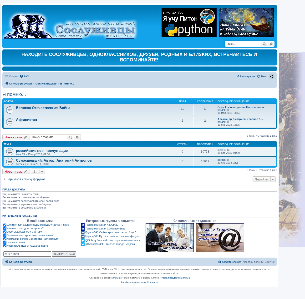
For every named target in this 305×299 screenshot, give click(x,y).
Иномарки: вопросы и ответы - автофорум (32, 238)
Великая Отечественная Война (43, 108)
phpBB (116, 277)
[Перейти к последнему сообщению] (228, 150)
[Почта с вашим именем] (220, 238)
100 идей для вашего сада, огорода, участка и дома (37, 224)
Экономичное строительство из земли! (30, 235)
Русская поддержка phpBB (175, 277)
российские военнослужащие (42, 151)
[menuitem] (24, 76)
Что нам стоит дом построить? (25, 228)
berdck (222, 110)
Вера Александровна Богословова (241, 107)
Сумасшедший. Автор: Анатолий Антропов (54, 160)
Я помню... (14, 94)
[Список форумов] (73, 23)
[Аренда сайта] (169, 238)
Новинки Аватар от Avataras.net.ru (27, 245)
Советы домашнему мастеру (24, 231)
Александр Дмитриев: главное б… (240, 119)
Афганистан (26, 120)
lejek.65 (20, 154)
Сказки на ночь (15, 242)
